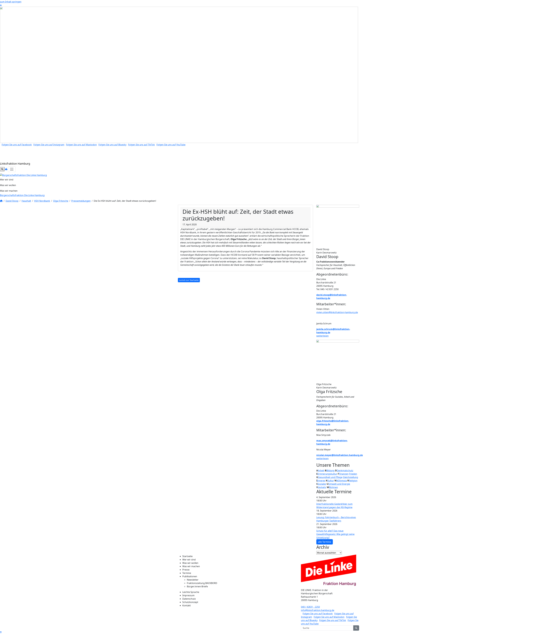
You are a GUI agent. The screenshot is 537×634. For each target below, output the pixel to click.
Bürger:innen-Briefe (197, 586)
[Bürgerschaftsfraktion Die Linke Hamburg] (1, 200)
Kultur (330, 480)
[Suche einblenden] (2, 169)
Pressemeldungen (81, 200)
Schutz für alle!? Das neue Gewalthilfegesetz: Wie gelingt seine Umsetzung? (335, 534)
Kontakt (186, 605)
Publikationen (189, 576)
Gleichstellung (350, 477)
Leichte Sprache (190, 592)
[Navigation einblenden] (12, 169)
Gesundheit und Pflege (330, 477)
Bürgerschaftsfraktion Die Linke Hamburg (22, 195)
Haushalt (26, 200)
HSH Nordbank (42, 200)
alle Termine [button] (324, 541)
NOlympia (341, 480)
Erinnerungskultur (327, 473)
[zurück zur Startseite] (23, 174)
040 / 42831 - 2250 (310, 606)
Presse (185, 569)
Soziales (322, 483)
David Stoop (12, 200)
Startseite (187, 556)
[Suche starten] (356, 628)
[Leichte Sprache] (6, 169)
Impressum (188, 595)
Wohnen (333, 487)
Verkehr (322, 487)
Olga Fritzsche (60, 200)
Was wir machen (8, 190)
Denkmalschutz (345, 470)
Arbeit (321, 470)
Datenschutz (189, 598)
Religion (353, 480)
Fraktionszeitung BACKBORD (202, 583)
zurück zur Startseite (189, 280)
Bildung (330, 470)
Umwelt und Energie (339, 483)
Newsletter (192, 579)
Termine (186, 573)
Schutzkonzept (190, 602)
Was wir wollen (8, 185)
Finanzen (343, 473)
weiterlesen (322, 335)
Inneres (321, 480)
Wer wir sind (6, 179)
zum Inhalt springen (10, 1)
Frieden (353, 473)
